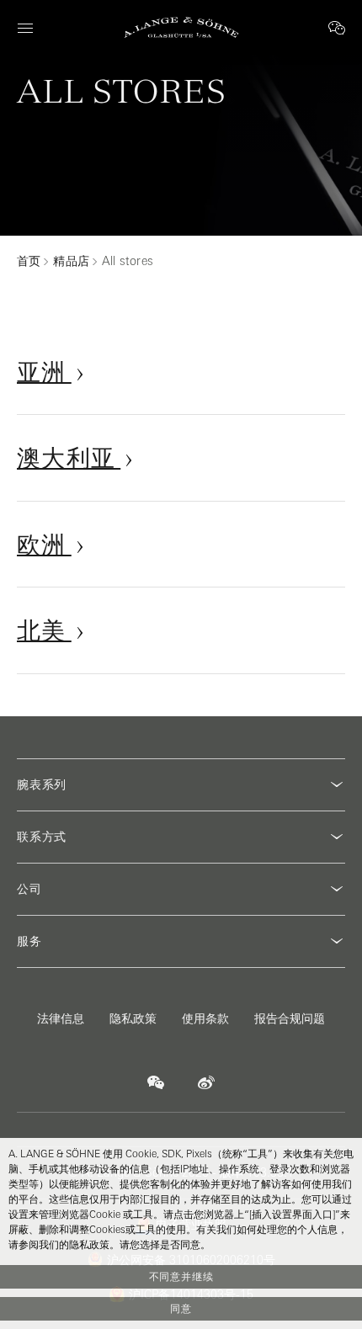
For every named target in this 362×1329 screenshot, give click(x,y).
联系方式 (42, 836)
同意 (181, 1309)
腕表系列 (42, 784)
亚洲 (44, 371)
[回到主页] (181, 27)
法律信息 (60, 1018)
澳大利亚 (68, 457)
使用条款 (205, 1018)
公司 (29, 888)
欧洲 (44, 544)
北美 (44, 630)
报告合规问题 (289, 1018)
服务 (29, 941)
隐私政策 (133, 1018)
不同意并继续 (181, 1277)
